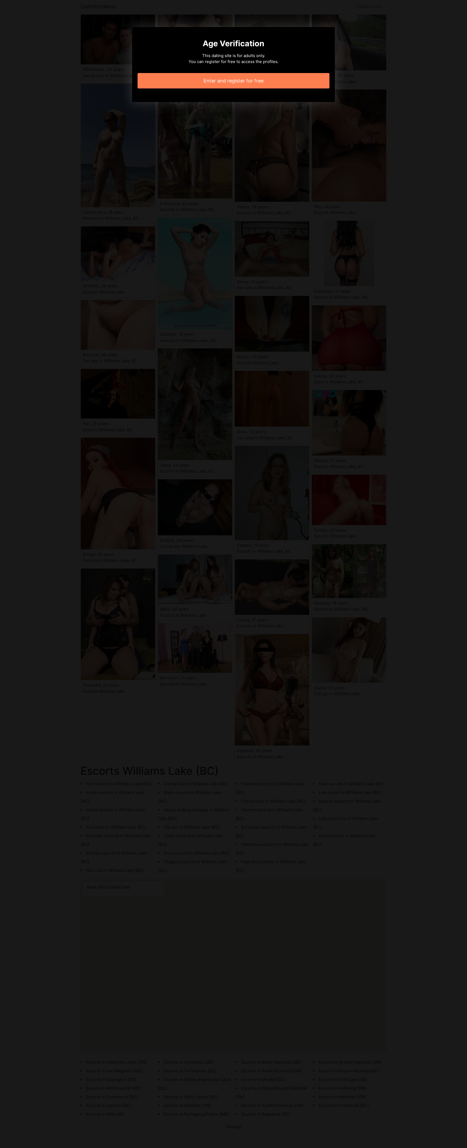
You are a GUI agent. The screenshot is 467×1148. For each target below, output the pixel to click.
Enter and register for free (233, 81)
